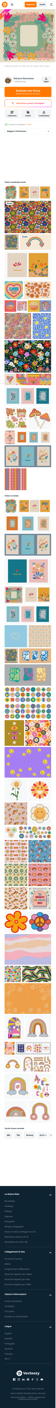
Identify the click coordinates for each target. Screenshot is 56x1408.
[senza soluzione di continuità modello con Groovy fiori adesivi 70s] (16, 1122)
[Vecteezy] (4, 4)
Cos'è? (28, 124)
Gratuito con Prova (28, 92)
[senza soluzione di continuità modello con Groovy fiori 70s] (16, 1075)
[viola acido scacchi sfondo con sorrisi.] (27, 939)
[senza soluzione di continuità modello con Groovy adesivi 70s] (16, 1145)
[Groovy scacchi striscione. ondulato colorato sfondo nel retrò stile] (27, 1267)
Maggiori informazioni (16, 129)
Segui (46, 81)
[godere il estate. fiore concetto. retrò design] (12, 255)
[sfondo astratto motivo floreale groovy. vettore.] (27, 230)
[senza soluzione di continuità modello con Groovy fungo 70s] (16, 1013)
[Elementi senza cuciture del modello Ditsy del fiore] (27, 433)
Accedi (42, 4)
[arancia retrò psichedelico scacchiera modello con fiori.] (27, 1333)
